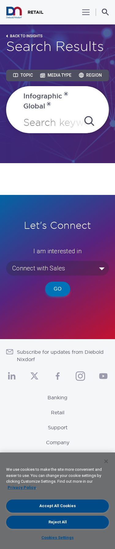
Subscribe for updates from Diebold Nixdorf (60, 355)
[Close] (106, 461)
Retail (57, 412)
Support (57, 427)
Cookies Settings (57, 537)
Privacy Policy (22, 487)
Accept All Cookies (57, 505)
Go (58, 288)
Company (57, 442)
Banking (57, 397)
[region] (57, 500)
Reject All (57, 522)
